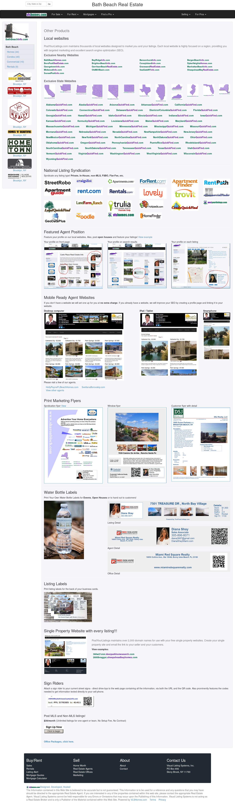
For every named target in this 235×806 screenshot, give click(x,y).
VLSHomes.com (139, 799)
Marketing (78, 775)
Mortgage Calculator (36, 778)
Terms (153, 799)
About (123, 765)
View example (145, 237)
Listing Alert (32, 771)
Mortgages (89, 14)
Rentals (30, 768)
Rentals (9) (12, 66)
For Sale (56, 14)
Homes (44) (12, 51)
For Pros (200, 14)
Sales (29, 765)
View (63, 405)
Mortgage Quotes (35, 775)
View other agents (55, 390)
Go (49, 4)
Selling (185, 14)
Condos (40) (13, 56)
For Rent (72, 14)
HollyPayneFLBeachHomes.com (62, 387)
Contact (124, 768)
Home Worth (79, 765)
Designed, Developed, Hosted (55, 786)
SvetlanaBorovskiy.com (93, 387)
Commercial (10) (15, 61)
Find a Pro (106, 14)
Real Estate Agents (83, 768)
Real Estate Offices (83, 771)
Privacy (162, 799)
